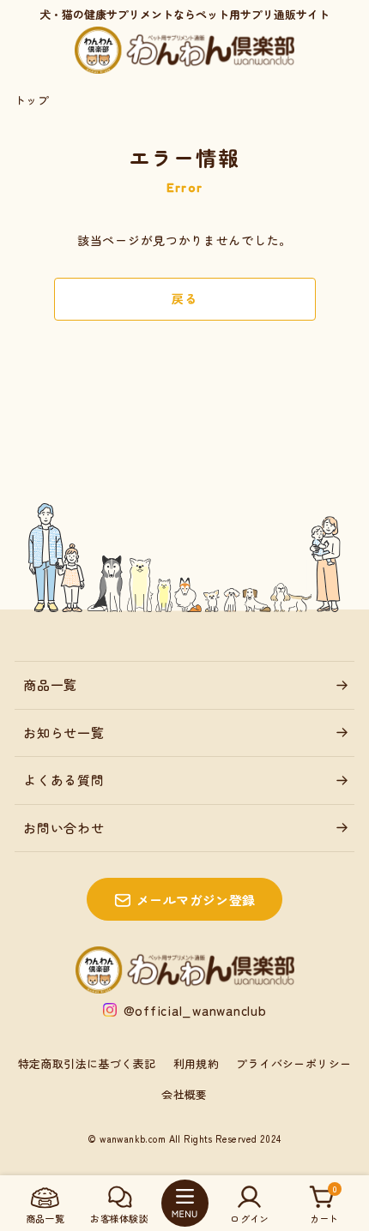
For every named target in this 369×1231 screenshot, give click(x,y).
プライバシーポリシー (293, 1063)
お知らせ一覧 (64, 733)
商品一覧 (50, 685)
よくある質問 (64, 780)
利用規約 (196, 1063)
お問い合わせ (64, 828)
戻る (184, 298)
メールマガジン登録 (196, 900)
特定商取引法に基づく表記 (87, 1063)
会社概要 (184, 1094)
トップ (32, 100)
